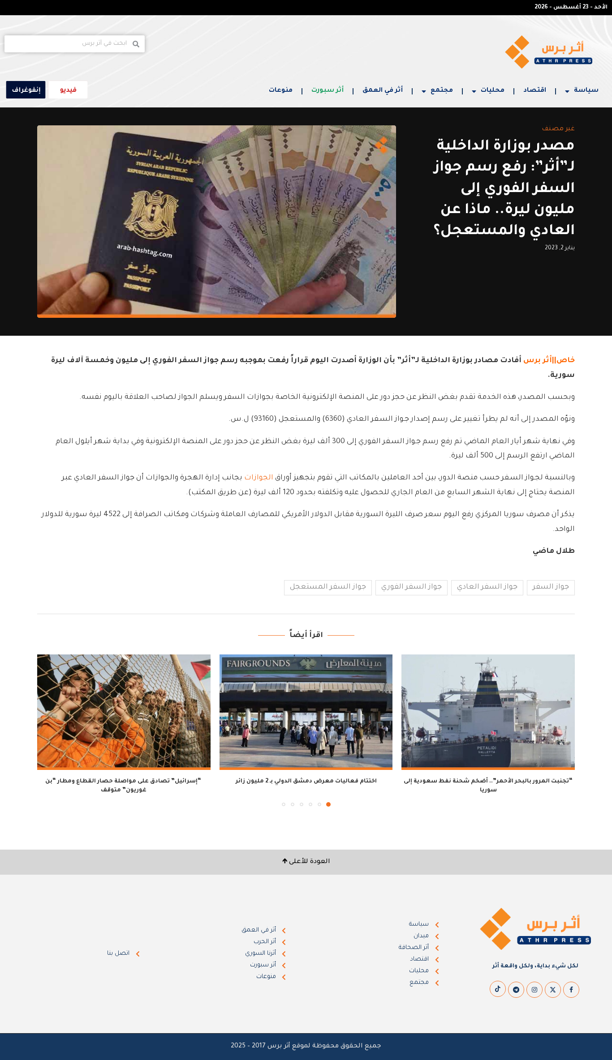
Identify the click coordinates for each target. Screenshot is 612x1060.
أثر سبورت (327, 90)
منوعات (281, 90)
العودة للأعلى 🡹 (306, 862)
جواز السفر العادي (487, 587)
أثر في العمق (382, 90)
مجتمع (442, 90)
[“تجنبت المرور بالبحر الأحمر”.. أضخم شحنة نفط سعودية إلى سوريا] (488, 712)
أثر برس (537, 361)
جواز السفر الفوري (411, 587)
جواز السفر (551, 587)
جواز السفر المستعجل (328, 587)
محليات (492, 90)
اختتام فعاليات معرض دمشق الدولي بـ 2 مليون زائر (306, 781)
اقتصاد (534, 90)
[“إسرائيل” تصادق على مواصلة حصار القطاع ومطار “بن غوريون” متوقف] (124, 712)
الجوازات (258, 478)
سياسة (586, 90)
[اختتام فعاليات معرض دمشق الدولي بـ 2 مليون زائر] (306, 712)
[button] (49, 730)
